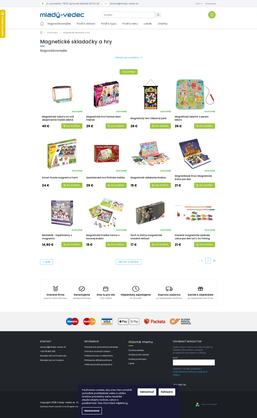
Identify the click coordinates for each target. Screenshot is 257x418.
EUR (198, 3)
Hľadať (159, 14)
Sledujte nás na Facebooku (53, 355)
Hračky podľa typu (137, 359)
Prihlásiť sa (179, 384)
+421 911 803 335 (47, 351)
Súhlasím (167, 392)
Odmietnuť (147, 392)
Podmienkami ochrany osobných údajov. (190, 373)
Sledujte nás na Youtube (52, 360)
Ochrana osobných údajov (97, 351)
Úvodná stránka (136, 350)
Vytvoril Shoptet (209, 404)
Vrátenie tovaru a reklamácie (98, 355)
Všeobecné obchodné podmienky (101, 347)
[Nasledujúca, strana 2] (208, 260)
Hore (47, 261)
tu (126, 403)
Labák (131, 363)
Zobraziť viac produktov (127, 57)
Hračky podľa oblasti (139, 354)
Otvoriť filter (128, 71)
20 (214, 260)
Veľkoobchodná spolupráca (98, 364)
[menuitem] (42, 23)
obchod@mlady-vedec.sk (53, 347)
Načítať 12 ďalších (128, 261)
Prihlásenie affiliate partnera (98, 360)
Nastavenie (91, 410)
